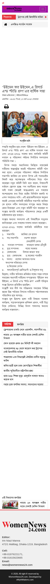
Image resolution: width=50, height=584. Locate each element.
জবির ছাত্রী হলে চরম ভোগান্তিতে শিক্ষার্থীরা (23, 365)
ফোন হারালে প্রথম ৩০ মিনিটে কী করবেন (22, 343)
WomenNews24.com (18, 577)
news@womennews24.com (17, 565)
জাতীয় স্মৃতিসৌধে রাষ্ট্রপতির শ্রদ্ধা (18, 370)
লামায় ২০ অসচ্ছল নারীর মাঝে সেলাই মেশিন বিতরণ (33, 504)
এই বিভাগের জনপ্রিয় (11, 497)
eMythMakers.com (25, 579)
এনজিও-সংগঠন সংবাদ (21, 24)
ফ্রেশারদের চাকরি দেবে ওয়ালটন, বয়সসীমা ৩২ (25, 329)
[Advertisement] (25, 58)
